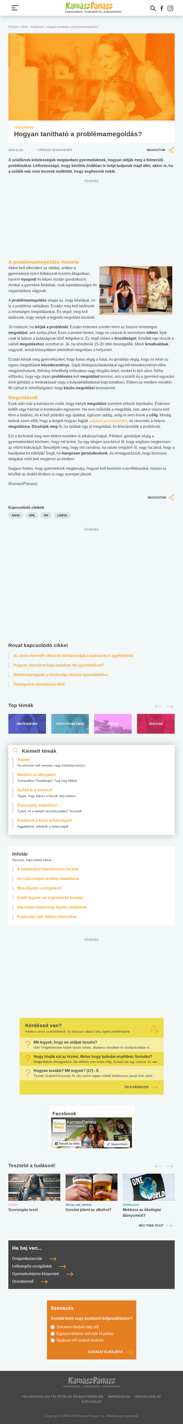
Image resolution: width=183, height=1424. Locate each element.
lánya (62, 515)
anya (16, 515)
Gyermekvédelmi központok (36, 1274)
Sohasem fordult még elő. (78, 1327)
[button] (162, 8)
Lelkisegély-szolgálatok (32, 1266)
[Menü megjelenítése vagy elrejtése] (15, 8)
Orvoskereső (23, 1282)
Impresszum (119, 1397)
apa (32, 515)
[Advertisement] (91, 586)
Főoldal (13, 27)
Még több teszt (151, 1225)
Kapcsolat (91, 1402)
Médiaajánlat (148, 1397)
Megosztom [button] (156, 150)
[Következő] (169, 706)
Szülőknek (37, 27)
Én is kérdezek (137, 1087)
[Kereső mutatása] (153, 8)
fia (46, 515)
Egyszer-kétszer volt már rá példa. (85, 1334)
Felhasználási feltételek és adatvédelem (62, 1397)
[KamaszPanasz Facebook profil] (91, 1133)
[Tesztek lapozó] (91, 1166)
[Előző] (156, 706)
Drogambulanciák (27, 1259)
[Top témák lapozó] (91, 706)
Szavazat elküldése (105, 1352)
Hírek (24, 27)
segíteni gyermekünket (108, 421)
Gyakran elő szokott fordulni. (80, 1340)
